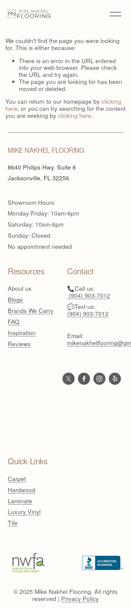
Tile (12, 522)
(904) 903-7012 (87, 313)
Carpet (17, 478)
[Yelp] (115, 379)
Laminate (20, 501)
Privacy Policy (80, 598)
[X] (68, 379)
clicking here (74, 115)
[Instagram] (99, 379)
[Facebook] (84, 379)
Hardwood (21, 490)
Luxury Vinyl (24, 511)
